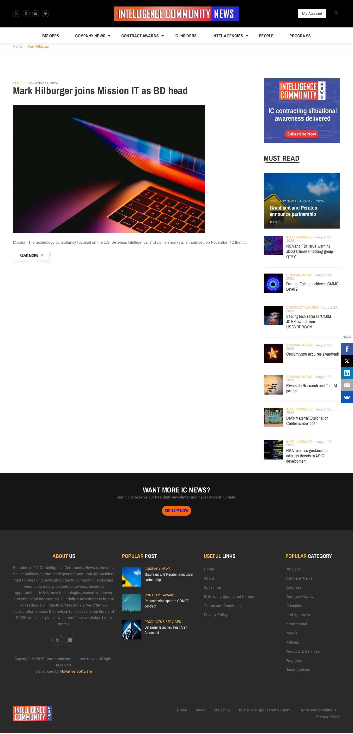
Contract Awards (140, 36)
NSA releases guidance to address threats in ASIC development (307, 455)
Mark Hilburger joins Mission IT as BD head (100, 90)
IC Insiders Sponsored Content (230, 597)
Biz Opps (50, 36)
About (209, 578)
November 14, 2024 (43, 83)
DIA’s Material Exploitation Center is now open (307, 420)
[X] (347, 361)
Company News (90, 36)
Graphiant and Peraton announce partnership (293, 210)
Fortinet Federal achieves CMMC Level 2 (312, 286)
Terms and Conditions (223, 606)
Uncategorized (298, 670)
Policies (292, 642)
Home (17, 46)
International (296, 624)
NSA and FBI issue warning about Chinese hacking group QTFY (309, 251)
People (266, 36)
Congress (294, 587)
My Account (312, 14)
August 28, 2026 (311, 201)
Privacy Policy (216, 615)
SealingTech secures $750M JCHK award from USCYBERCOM (308, 321)
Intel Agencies (228, 36)
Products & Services (163, 621)
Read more (28, 255)
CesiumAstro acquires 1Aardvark (312, 354)
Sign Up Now (176, 511)
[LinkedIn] (347, 373)
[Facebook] (347, 349)
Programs (300, 36)
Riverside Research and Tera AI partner (311, 388)
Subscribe (212, 587)
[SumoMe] (347, 397)
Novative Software (76, 671)
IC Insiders (186, 36)
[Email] (347, 385)
